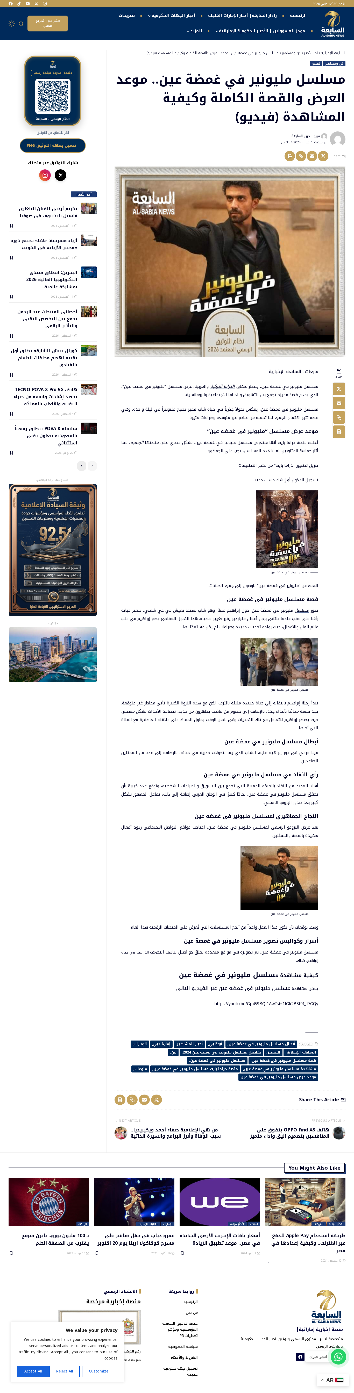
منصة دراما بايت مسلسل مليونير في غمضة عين (195, 1068)
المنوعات (319, 1224)
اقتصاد (253, 1224)
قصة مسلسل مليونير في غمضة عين (284, 1060)
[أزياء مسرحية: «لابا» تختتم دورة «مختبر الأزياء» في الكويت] (89, 240)
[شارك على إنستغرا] (45, 175)
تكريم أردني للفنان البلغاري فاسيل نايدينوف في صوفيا (48, 211)
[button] (21, 23)
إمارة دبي (162, 1044)
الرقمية (137, 442)
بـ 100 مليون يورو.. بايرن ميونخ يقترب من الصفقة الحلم (55, 1239)
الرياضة (82, 1224)
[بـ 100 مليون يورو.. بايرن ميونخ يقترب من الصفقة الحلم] (49, 1202)
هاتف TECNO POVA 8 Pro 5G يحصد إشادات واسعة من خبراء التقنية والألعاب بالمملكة (45, 396)
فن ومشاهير (334, 63)
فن (173, 1052)
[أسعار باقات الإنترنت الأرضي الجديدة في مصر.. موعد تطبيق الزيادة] (220, 1202)
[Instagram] (45, 4)
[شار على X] (60, 175)
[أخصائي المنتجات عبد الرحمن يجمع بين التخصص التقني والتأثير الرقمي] (89, 311)
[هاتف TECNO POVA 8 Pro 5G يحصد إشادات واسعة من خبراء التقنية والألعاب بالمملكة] (89, 389)
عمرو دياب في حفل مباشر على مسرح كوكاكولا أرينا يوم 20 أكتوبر (135, 1239)
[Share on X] (323, 156)
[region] (67, 1352)
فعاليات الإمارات (148, 1224)
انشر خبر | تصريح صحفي (48, 23)
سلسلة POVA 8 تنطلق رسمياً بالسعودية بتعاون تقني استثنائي (46, 435)
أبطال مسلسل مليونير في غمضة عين (262, 1044)
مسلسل (302, 610)
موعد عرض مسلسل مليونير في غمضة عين (278, 1077)
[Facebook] (11, 4)
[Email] (312, 156)
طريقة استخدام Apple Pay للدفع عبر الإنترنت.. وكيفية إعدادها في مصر (308, 1242)
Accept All (33, 1371)
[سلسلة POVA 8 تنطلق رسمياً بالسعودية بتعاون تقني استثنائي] (89, 428)
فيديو (316, 63)
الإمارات (140, 1044)
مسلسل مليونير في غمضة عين (217, 1060)
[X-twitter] (36, 4)
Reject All (64, 1371)
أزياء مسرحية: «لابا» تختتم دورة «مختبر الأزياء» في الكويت (43, 243)
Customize (98, 1371)
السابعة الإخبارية (301, 1052)
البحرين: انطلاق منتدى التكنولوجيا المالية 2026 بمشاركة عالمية (51, 279)
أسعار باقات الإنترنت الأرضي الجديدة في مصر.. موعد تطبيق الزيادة (220, 1239)
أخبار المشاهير (190, 1044)
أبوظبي (215, 1044)
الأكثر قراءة (336, 1224)
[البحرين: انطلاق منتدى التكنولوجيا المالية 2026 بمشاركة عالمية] (89, 272)
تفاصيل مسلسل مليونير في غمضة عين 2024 (222, 1052)
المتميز (273, 1052)
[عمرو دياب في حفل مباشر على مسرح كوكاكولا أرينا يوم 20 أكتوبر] (134, 1202)
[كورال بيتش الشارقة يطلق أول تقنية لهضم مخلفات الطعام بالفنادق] (89, 350)
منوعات (140, 1068)
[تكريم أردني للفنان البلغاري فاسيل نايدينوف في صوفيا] (89, 208)
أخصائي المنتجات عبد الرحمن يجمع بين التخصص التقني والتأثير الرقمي (47, 319)
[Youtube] (28, 4)
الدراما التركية (222, 386)
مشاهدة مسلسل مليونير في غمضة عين (280, 1068)
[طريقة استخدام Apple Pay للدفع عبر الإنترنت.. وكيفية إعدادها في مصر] (305, 1202)
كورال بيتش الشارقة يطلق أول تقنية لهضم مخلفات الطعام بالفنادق (44, 357)
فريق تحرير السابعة (306, 136)
